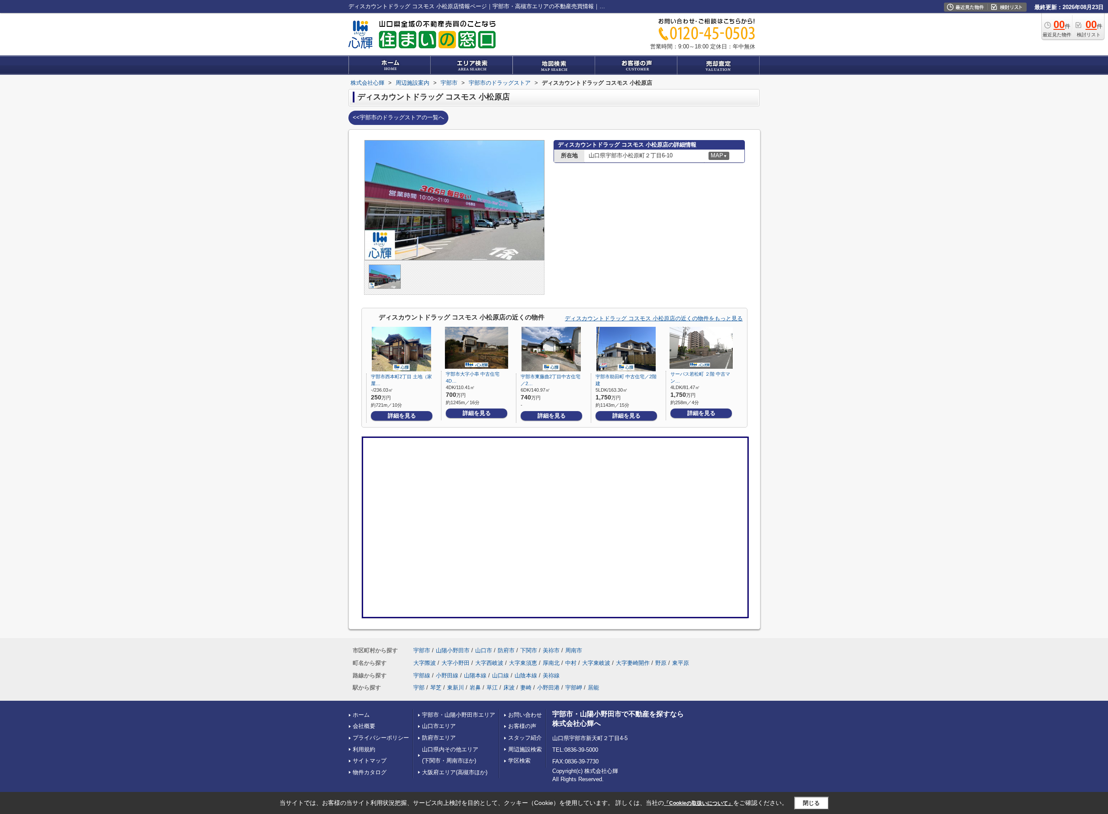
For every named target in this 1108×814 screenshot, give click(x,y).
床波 (509, 687)
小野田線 (447, 675)
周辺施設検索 (525, 749)
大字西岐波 (489, 663)
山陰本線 (526, 675)
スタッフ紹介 (525, 737)
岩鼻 (475, 687)
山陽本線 (475, 675)
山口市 (483, 650)
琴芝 (435, 687)
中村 (571, 663)
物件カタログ (370, 772)
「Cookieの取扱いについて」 (698, 803)
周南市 (573, 650)
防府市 (506, 650)
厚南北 (551, 663)
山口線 (500, 675)
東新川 (455, 687)
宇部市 (421, 650)
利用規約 (364, 749)
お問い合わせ (525, 715)
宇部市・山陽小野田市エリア (458, 715)
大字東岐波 (596, 663)
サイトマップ (370, 760)
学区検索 (519, 760)
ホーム (361, 715)
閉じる (811, 803)
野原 (661, 663)
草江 (492, 687)
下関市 (528, 650)
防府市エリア (439, 737)
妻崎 (525, 687)
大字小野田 (455, 663)
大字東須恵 (523, 663)
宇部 (419, 687)
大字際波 (424, 663)
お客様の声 (522, 726)
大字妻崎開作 (633, 663)
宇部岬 (573, 687)
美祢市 (551, 650)
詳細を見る (402, 415)
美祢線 (551, 675)
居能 (593, 687)
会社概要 (364, 726)
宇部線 (421, 675)
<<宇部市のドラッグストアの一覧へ (398, 117)
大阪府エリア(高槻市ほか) (454, 772)
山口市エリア (439, 726)
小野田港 (548, 687)
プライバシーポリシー (381, 737)
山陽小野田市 (453, 650)
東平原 (680, 663)
